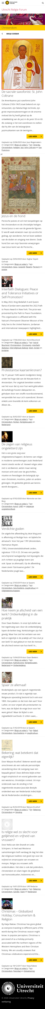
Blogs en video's (21, 145)
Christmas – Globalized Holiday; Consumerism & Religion (18, 915)
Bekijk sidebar (12, 34)
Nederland (6, 424)
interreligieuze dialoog (19, 348)
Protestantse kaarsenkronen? (22, 370)
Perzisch (36, 267)
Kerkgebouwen (26, 422)
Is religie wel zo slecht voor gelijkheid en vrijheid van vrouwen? (19, 836)
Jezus (15, 267)
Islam (31, 348)
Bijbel (35, 730)
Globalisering (29, 971)
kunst (15, 506)
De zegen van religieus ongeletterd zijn (17, 446)
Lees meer (33, 136)
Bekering (37, 809)
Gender (16, 891)
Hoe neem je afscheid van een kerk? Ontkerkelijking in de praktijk (22, 614)
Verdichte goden (13, 529)
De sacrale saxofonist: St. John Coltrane (22, 94)
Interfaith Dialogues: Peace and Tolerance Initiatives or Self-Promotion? (20, 293)
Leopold (21, 267)
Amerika (36, 145)
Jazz (22, 147)
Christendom (7, 147)
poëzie (4, 269)
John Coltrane (30, 147)
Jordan (37, 348)
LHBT (21, 506)
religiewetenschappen (11, 590)
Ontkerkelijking (19, 665)
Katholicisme (18, 663)
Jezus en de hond (13, 216)
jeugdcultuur (30, 588)
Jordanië (5, 350)
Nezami (29, 267)
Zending (18, 812)
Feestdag (17, 971)
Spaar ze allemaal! (14, 685)
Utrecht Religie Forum (14, 9)
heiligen (16, 147)
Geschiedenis (18, 588)
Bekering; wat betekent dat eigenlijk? (20, 755)
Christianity (26, 345)
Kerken (16, 422)
